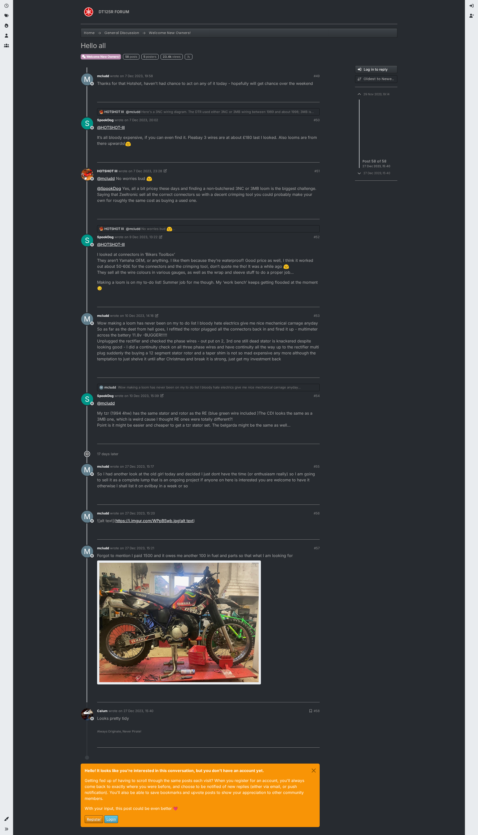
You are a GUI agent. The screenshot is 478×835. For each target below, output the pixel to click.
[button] (6, 819)
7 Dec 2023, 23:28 (147, 171)
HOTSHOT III (114, 112)
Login (111, 819)
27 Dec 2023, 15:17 (139, 466)
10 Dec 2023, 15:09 (144, 396)
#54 (317, 396)
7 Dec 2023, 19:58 (139, 76)
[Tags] (6, 16)
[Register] (471, 16)
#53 (317, 316)
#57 (317, 548)
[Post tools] (315, 96)
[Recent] (6, 6)
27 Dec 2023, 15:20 (140, 513)
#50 (317, 120)
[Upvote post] (288, 96)
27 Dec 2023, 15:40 (138, 711)
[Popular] (6, 26)
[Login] (471, 6)
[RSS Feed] (188, 56)
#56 (317, 513)
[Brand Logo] (89, 12)
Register (94, 819)
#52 (317, 237)
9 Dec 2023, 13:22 (143, 237)
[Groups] (6, 46)
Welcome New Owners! (103, 56)
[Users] (6, 36)
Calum (102, 711)
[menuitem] (471, 6)
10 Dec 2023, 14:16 (139, 316)
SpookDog (105, 120)
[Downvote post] (305, 96)
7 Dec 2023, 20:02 (143, 120)
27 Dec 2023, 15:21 (139, 548)
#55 (317, 466)
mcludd (103, 76)
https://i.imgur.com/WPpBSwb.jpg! (148, 520)
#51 (317, 171)
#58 (317, 711)
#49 (317, 76)
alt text (187, 520)
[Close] (314, 771)
